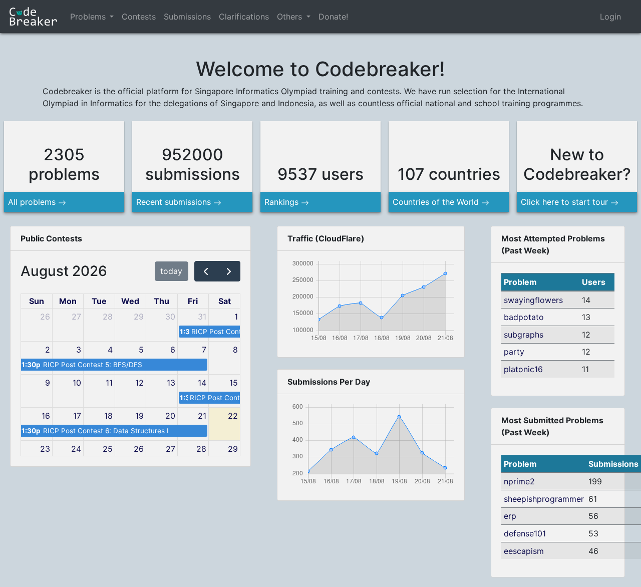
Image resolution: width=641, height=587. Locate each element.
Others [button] (290, 17)
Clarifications (244, 17)
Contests (139, 17)
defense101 (525, 533)
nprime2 (519, 481)
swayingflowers (533, 300)
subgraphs (523, 335)
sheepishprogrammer (544, 499)
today (171, 271)
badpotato (524, 317)
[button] (112, 17)
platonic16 (523, 369)
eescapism (524, 551)
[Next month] (229, 271)
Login (610, 17)
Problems (88, 17)
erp (510, 516)
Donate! (333, 17)
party (514, 352)
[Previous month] (206, 271)
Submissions (187, 17)
